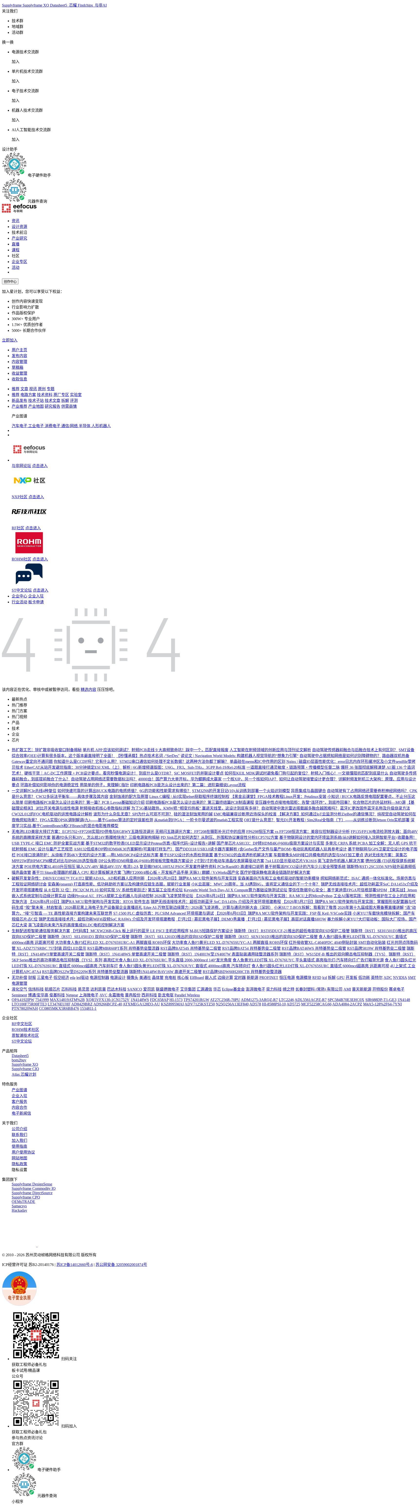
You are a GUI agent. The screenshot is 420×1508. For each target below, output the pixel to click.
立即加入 (10, 340)
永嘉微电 (116, 995)
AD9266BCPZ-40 (107, 1004)
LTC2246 (286, 1000)
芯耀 (73, 5)
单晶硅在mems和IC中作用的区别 (257, 761)
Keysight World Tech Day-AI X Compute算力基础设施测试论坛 (235, 890)
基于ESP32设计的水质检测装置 (186, 855)
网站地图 (19, 1158)
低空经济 (61, 977)
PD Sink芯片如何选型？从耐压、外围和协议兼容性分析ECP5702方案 (219, 837)
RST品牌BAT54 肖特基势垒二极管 (251, 948)
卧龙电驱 (166, 995)
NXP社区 (19, 497)
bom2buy (19, 1060)
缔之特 (288, 989)
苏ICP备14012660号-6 (74, 1265)
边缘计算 (225, 977)
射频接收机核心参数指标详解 (105, 808)
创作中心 (10, 281)
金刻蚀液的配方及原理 (128, 797)
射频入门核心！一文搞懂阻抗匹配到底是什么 (349, 773)
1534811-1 (88, 1008)
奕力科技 (274, 989)
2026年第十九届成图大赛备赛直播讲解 (371, 907)
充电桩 (170, 977)
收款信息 (19, 379)
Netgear (72, 995)
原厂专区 (61, 395)
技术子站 (36, 400)
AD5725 (293, 1004)
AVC (103, 995)
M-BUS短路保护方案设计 (211, 931)
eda (72, 977)
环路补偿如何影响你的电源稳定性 (49, 785)
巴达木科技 (116, 989)
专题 (50, 389)
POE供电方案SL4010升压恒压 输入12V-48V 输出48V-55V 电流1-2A (81, 867)
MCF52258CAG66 (316, 1004)
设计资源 (19, 227)
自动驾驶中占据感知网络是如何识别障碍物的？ (340, 756)
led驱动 (82, 977)
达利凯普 (98, 989)
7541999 (42, 1000)
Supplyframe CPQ (26, 1197)
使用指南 (19, 1146)
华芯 (217, 989)
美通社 (145, 977)
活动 (15, 267)
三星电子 (44, 977)
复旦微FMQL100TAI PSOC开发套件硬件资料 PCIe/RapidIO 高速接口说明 (202, 867)
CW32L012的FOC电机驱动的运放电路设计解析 (52, 814)
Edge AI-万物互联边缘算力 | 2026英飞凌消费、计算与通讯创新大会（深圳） (208, 907)
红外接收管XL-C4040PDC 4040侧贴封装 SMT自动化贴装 (337, 942)
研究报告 (52, 406)
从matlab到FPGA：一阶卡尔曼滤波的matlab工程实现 (198, 820)
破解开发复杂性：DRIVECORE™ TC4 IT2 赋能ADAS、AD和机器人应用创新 (78, 878)
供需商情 (69, 406)
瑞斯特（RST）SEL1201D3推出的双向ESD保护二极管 (177, 937)
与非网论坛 (21, 466)
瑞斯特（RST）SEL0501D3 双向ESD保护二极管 (88, 937)
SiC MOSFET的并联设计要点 (199, 773)
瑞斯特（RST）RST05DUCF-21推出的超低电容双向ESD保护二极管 (292, 931)
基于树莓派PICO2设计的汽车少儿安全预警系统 (305, 867)
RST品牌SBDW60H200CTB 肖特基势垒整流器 (242, 972)
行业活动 (19, 602)
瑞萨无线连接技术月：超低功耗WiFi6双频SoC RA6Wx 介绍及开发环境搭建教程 (107, 919)
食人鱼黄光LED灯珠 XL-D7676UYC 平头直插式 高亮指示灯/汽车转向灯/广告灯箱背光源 (308, 960)
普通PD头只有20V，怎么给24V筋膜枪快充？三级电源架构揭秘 (106, 837)
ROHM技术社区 (25, 1030)
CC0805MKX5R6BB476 (59, 1008)
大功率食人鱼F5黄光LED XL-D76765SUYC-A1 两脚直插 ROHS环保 (230, 942)
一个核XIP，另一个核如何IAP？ (250, 779)
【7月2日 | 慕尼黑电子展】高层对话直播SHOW (286, 919)
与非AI (100, 5)
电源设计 (118, 977)
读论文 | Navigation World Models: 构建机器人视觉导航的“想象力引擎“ (239, 756)
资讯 (15, 221)
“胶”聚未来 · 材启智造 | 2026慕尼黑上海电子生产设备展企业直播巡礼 (83, 907)
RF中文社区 (22, 1024)
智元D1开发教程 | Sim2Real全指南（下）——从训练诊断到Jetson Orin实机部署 (343, 820)
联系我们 (19, 1135)
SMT (412, 977)
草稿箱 (17, 367)
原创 (42, 389)
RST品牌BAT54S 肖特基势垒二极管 (190, 948)
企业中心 (19, 596)
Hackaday (19, 1210)
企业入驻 (36, 596)
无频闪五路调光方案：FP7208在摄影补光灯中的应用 (200, 832)
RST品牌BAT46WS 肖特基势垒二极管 (314, 948)
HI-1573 (176, 1000)
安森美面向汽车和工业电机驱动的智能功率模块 (278, 878)
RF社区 (18, 528)
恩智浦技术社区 (25, 1035)
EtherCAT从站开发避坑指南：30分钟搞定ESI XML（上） (73, 767)
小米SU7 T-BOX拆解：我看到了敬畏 (305, 907)
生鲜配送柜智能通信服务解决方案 (41, 931)
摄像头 (132, 977)
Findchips (86, 5)
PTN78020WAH (25, 1008)
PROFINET (268, 977)
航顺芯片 (52, 989)
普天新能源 (361, 989)
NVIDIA (400, 977)
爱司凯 (149, 989)
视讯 (33, 389)
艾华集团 (188, 989)
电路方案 (28, 395)
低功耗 (364, 977)
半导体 (85, 426)
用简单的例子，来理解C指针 (104, 785)
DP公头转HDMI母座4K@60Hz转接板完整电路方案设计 (145, 861)
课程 (15, 250)
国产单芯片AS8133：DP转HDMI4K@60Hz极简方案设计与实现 (270, 843)
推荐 (15, 389)
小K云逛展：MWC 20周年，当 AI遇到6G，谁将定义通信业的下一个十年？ (255, 884)
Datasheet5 (59, 5)
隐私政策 (19, 1164)
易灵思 (83, 989)
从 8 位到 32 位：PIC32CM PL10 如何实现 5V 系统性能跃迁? (95, 890)
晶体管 (158, 977)
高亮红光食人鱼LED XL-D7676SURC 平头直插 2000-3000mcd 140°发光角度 (167, 960)
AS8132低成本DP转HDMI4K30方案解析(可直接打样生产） (124, 849)
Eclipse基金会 (233, 989)
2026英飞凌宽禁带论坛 (173, 896)
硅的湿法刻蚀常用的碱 (193, 814)
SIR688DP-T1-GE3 (380, 1000)
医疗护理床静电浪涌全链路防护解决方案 (275, 872)
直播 (15, 244)
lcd (324, 977)
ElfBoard (197, 977)
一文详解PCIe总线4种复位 (34, 791)
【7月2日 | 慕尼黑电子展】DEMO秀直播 (210, 919)
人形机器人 (101, 426)
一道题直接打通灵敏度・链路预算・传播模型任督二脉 (293, 767)
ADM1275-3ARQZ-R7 (259, 1000)
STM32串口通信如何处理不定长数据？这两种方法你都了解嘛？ (174, 761)
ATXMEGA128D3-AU (141, 1004)
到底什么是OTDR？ (156, 773)
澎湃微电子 (255, 989)
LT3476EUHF (59, 1004)
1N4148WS (140, 1000)
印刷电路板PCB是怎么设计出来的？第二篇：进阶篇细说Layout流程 (188, 785)
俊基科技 (57, 995)
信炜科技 (36, 989)
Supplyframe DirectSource (32, 1193)
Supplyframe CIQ (25, 1069)
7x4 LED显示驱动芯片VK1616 (291, 861)
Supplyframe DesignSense (32, 1184)
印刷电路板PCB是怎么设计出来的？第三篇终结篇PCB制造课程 (200, 802)
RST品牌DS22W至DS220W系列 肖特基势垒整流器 (85, 972)
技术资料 (44, 395)
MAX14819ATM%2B (67, 1000)
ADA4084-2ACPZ (347, 1004)
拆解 (65, 400)
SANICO (134, 989)
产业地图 (36, 406)
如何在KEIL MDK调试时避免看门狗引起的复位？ (267, 773)
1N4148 (403, 1000)
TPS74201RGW (196, 1000)
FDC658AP (159, 1000)
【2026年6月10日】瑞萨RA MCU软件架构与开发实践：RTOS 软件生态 (89, 902)
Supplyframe (12, 5)
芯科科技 (69, 989)
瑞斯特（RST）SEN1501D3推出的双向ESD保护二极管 (271, 937)
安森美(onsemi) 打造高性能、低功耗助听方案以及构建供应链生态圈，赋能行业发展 (119, 884)
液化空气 (19, 989)
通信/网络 (70, 426)
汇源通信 (204, 989)
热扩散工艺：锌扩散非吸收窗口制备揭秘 (47, 750)
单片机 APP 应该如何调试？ (107, 750)
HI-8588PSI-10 (274, 1004)
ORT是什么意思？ (259, 820)
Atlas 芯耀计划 (24, 1074)
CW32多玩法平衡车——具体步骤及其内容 (72, 797)
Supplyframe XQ (36, 5)
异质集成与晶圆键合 (308, 791)
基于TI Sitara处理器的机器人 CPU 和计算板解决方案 (76, 872)
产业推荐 (19, 406)
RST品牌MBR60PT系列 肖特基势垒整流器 (123, 948)
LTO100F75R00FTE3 (29, 1004)
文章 (24, 389)
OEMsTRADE (23, 1202)
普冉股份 (132, 995)
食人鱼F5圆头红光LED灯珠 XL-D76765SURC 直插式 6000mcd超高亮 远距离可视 (320, 966)
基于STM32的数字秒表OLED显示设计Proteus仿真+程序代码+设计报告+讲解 (151, 843)
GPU (341, 977)
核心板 (183, 977)
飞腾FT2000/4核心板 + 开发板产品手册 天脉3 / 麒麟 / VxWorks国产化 (180, 872)
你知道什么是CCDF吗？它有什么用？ (86, 761)
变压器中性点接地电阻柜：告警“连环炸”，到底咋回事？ (303, 802)
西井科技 (149, 995)
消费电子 (53, 426)
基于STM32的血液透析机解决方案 (243, 855)
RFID (316, 977)
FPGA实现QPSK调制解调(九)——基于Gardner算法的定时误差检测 (96, 820)
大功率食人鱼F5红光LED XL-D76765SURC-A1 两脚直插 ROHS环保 (113, 942)
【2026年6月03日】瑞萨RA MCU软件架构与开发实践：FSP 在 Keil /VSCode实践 (283, 913)
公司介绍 (19, 1129)
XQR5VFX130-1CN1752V (108, 1000)
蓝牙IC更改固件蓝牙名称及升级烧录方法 (375, 808)
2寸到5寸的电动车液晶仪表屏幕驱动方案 (229, 861)
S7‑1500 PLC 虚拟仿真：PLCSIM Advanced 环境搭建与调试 (163, 913)
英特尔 (377, 977)
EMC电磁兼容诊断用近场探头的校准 (245, 814)
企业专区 (19, 262)
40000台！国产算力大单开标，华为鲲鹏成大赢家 (180, 779)
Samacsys (19, 1206)
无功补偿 (19, 977)
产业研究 (19, 238)
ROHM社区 (21, 559)
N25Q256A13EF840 (232, 1004)
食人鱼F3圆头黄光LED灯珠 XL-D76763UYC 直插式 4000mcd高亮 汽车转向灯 (185, 966)
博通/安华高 (38, 995)
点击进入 (40, 466)
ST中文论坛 (22, 590)
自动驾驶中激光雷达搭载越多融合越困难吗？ (300, 808)
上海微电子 (88, 995)
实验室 (76, 395)
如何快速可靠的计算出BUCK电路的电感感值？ (98, 791)
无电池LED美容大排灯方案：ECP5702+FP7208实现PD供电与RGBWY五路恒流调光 (83, 832)
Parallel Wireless (187, 995)
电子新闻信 (21, 1113)
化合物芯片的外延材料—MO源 (379, 802)
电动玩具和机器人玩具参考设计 (319, 849)
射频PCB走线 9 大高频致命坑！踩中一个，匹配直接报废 (179, 750)
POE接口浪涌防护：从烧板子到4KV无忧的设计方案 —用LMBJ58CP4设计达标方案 (87, 855)
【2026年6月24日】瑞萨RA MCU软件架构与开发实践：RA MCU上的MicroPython (263, 896)
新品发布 (19, 400)
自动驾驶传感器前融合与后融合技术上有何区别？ (355, 750)
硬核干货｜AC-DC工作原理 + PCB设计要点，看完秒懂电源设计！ (81, 773)
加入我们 (19, 1140)
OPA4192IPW (23, 1000)
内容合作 (19, 1107)
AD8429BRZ (82, 1004)
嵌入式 (211, 977)
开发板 (351, 977)
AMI (347, 989)
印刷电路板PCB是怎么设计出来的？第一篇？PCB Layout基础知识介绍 (84, 802)
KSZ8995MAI (172, 1004)
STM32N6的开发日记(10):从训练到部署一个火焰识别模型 (241, 791)
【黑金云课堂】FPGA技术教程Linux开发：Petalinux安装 (278, 797)
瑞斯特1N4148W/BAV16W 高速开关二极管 (165, 972)
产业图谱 (19, 1090)
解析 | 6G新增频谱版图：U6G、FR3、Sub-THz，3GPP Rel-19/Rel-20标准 (184, 767)
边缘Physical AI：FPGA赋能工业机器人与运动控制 (110, 896)
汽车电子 (20, 426)
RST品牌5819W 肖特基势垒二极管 (376, 948)
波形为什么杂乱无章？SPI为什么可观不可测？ (133, 814)
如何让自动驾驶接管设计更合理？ (308, 779)
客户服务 (19, 1102)
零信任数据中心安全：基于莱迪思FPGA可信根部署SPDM (337, 890)
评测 (74, 400)
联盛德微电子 (167, 989)
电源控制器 (99, 977)
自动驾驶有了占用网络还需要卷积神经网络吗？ (368, 791)
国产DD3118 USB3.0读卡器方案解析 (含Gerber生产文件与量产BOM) (233, 849)
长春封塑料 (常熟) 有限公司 (318, 989)
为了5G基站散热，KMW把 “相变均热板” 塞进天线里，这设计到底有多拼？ (195, 808)
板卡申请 (36, 602)
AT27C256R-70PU (225, 1000)
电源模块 (303, 977)
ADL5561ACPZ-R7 (311, 1000)
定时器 (240, 977)
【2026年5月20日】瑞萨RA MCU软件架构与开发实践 (191, 878)
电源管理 (19, 983)
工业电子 (36, 426)
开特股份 (380, 989)
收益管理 (19, 373)
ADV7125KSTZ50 (199, 1004)
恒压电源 (287, 977)
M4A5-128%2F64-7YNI (382, 1004)
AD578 (255, 1004)
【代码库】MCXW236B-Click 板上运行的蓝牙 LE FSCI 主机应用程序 (130, 931)
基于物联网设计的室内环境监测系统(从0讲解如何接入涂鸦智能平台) (337, 837)
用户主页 (19, 350)
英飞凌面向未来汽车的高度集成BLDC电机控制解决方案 (76, 925)
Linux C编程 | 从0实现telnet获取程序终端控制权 (189, 797)
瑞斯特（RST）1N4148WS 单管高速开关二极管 (125, 954)
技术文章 (52, 400)
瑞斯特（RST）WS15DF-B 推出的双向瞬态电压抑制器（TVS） (333, 954)
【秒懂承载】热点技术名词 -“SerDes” (148, 756)
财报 (32, 977)
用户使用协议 (23, 1152)
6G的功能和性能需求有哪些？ (165, 791)
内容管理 (19, 362)
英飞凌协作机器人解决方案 (341, 861)
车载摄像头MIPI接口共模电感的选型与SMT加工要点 (318, 855)
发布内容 (19, 356)
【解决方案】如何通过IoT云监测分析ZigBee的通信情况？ (327, 814)
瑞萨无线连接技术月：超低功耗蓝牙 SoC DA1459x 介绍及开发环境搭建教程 (216, 902)
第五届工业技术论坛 (165, 890)
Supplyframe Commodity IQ (34, 1188)
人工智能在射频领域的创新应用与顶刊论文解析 (270, 750)
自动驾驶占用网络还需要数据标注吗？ (104, 779)
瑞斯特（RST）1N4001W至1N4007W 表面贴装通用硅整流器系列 (222, 954)
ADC (388, 977)
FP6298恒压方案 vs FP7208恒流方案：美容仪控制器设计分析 (298, 832)
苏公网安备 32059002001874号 (121, 1265)
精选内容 (88, 689)
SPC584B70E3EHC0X (346, 1000)
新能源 (252, 977)
